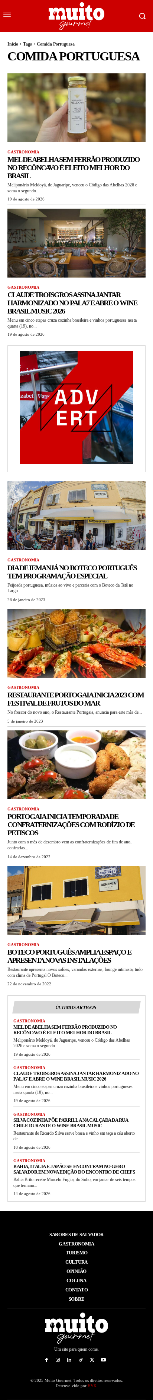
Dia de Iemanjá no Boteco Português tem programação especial (72, 572)
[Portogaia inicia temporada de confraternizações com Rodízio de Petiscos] (76, 764)
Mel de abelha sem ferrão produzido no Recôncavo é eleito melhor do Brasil (73, 167)
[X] (92, 1360)
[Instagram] (58, 1360)
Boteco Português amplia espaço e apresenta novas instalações (69, 956)
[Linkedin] (69, 1360)
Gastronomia (23, 152)
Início (12, 44)
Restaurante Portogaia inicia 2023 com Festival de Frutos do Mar (75, 699)
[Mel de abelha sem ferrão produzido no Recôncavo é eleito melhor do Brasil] (76, 107)
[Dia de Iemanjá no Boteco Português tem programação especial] (76, 515)
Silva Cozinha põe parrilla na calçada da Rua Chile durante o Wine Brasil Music (70, 1122)
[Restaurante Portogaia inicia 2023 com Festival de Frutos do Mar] (76, 643)
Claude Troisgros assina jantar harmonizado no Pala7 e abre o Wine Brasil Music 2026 (72, 303)
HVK (92, 1385)
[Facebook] (47, 1360)
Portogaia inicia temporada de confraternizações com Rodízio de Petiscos (70, 824)
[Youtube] (104, 1360)
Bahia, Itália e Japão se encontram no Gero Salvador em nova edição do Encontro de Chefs (74, 1169)
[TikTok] (81, 1360)
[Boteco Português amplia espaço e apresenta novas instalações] (76, 900)
